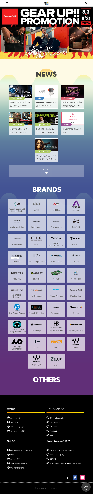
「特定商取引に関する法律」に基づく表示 (66, 463)
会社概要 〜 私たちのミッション (62, 450)
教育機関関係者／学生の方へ (21, 450)
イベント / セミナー (17, 427)
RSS (51, 435)
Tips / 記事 (14, 422)
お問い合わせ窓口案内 (18, 463)
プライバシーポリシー (58, 455)
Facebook (53, 431)
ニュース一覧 (15, 418)
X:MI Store (54, 427)
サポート (13, 455)
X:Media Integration (57, 418)
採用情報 (53, 459)
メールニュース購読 (18, 431)
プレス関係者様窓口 (18, 468)
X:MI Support (55, 422)
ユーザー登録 (15, 459)
